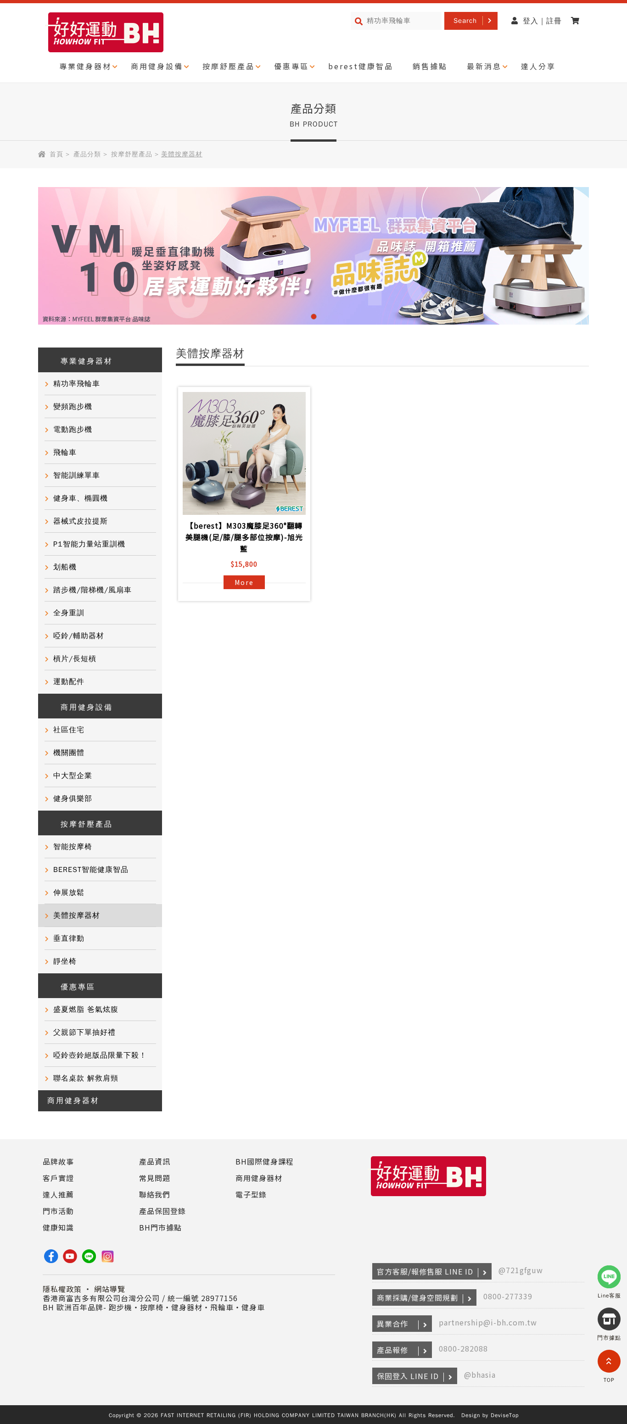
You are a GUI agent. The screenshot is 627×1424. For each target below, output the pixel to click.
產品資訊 (154, 1161)
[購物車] (577, 21)
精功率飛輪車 (76, 383)
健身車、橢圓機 (80, 498)
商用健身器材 (73, 1100)
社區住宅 (68, 729)
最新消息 (484, 66)
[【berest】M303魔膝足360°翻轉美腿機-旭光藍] (244, 453)
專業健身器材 (85, 66)
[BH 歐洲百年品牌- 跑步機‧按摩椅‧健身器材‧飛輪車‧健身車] (428, 1196)
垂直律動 (68, 938)
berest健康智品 (360, 66)
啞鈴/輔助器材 (78, 635)
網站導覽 (109, 1288)
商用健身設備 (157, 66)
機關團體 (68, 752)
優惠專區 (291, 66)
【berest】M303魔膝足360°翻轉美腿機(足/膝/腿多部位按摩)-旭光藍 (244, 537)
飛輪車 (65, 452)
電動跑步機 (72, 429)
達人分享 (538, 66)
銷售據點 (430, 66)
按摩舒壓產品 (228, 66)
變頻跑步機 (72, 406)
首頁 (56, 154)
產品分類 (87, 154)
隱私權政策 (62, 1288)
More (244, 582)
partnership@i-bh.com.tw (488, 1322)
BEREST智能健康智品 (91, 869)
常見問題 (154, 1177)
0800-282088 (463, 1348)
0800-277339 (507, 1296)
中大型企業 (72, 775)
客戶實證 (58, 1177)
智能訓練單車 (76, 475)
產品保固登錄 (162, 1210)
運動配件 (68, 681)
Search (465, 21)
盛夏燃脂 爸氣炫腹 (85, 1009)
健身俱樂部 (72, 798)
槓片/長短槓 (74, 658)
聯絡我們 (154, 1194)
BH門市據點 (160, 1227)
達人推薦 (58, 1194)
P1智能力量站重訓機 (89, 544)
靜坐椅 (65, 961)
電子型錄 (251, 1194)
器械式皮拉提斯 (80, 521)
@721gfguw (520, 1269)
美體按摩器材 (76, 915)
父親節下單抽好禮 (84, 1032)
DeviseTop (505, 1415)
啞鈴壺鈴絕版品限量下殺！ (100, 1055)
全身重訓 (68, 613)
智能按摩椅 (72, 846)
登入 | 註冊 (542, 21)
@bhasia (480, 1374)
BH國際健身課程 (264, 1161)
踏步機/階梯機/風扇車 (92, 590)
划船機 (65, 567)
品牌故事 (58, 1161)
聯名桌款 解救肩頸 (85, 1078)
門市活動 (58, 1210)
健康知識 (58, 1227)
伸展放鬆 (68, 892)
